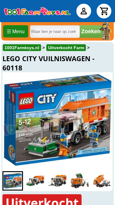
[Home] (37, 11)
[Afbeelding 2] (35, 181)
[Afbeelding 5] (102, 181)
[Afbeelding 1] (12, 181)
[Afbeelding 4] (80, 181)
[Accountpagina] (83, 11)
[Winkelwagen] (104, 11)
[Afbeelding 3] (57, 181)
